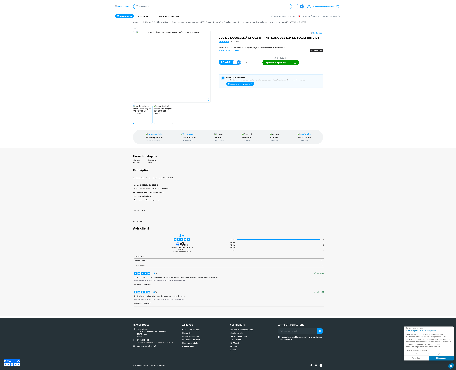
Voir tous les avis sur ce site (182, 251)
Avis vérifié (320, 273)
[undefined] (193, 248)
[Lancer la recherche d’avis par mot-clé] (323, 266)
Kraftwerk (234, 346)
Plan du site (187, 333)
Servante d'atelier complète (241, 330)
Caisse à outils (236, 340)
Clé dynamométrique (238, 336)
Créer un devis (188, 346)
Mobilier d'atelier (237, 333)
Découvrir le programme (239, 84)
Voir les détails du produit (229, 50)
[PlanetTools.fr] (122, 6)
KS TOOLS (234, 343)
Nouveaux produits (190, 343)
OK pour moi (441, 358)
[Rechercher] (136, 6)
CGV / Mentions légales (191, 330)
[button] (451, 366)
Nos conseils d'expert (191, 340)
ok (320, 331)
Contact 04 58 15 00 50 (284, 16)
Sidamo (233, 349)
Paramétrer (416, 358)
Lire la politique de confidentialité (417, 350)
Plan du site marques (190, 336)
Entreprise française (310, 16)
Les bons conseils (329, 16)
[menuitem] (143, 16)
